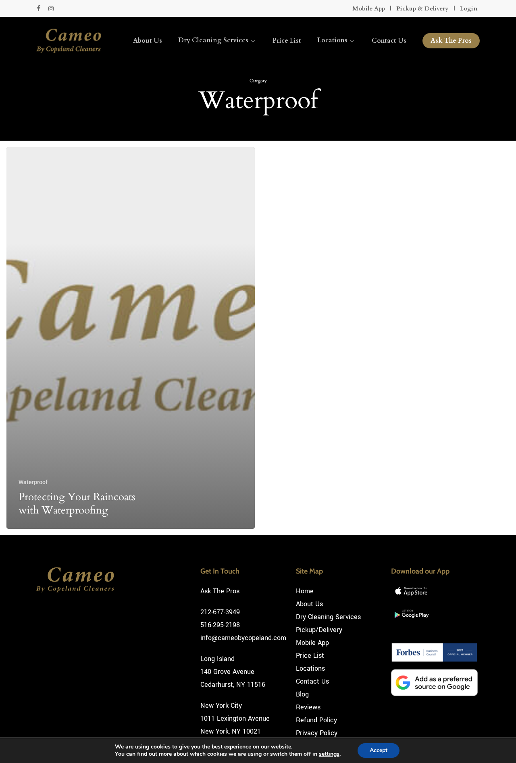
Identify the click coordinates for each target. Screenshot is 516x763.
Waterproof (33, 482)
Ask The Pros (219, 591)
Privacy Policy (316, 733)
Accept (378, 750)
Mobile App (368, 8)
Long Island (217, 658)
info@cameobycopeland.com (243, 637)
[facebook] (38, 8)
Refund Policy (316, 720)
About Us (309, 604)
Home (305, 591)
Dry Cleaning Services (328, 617)
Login (468, 8)
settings (329, 754)
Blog (302, 694)
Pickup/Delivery (319, 629)
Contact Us (312, 681)
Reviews (308, 707)
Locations (310, 668)
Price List (310, 655)
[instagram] (51, 8)
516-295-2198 (220, 625)
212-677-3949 (220, 612)
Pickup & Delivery (422, 8)
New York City (221, 705)
